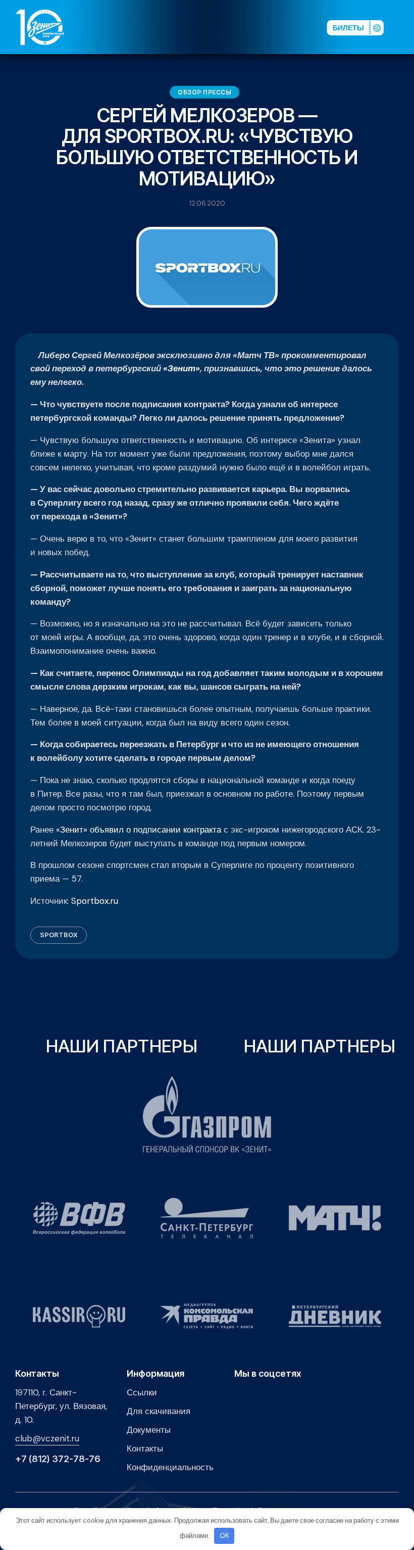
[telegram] (265, 27)
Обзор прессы (204, 92)
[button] (403, 27)
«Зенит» (181, 368)
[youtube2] (232, 27)
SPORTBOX (58, 935)
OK (224, 1535)
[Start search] (293, 27)
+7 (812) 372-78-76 (57, 1459)
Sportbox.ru (94, 900)
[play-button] (248, 27)
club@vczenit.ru (47, 1438)
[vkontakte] (216, 27)
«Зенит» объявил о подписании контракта (138, 829)
